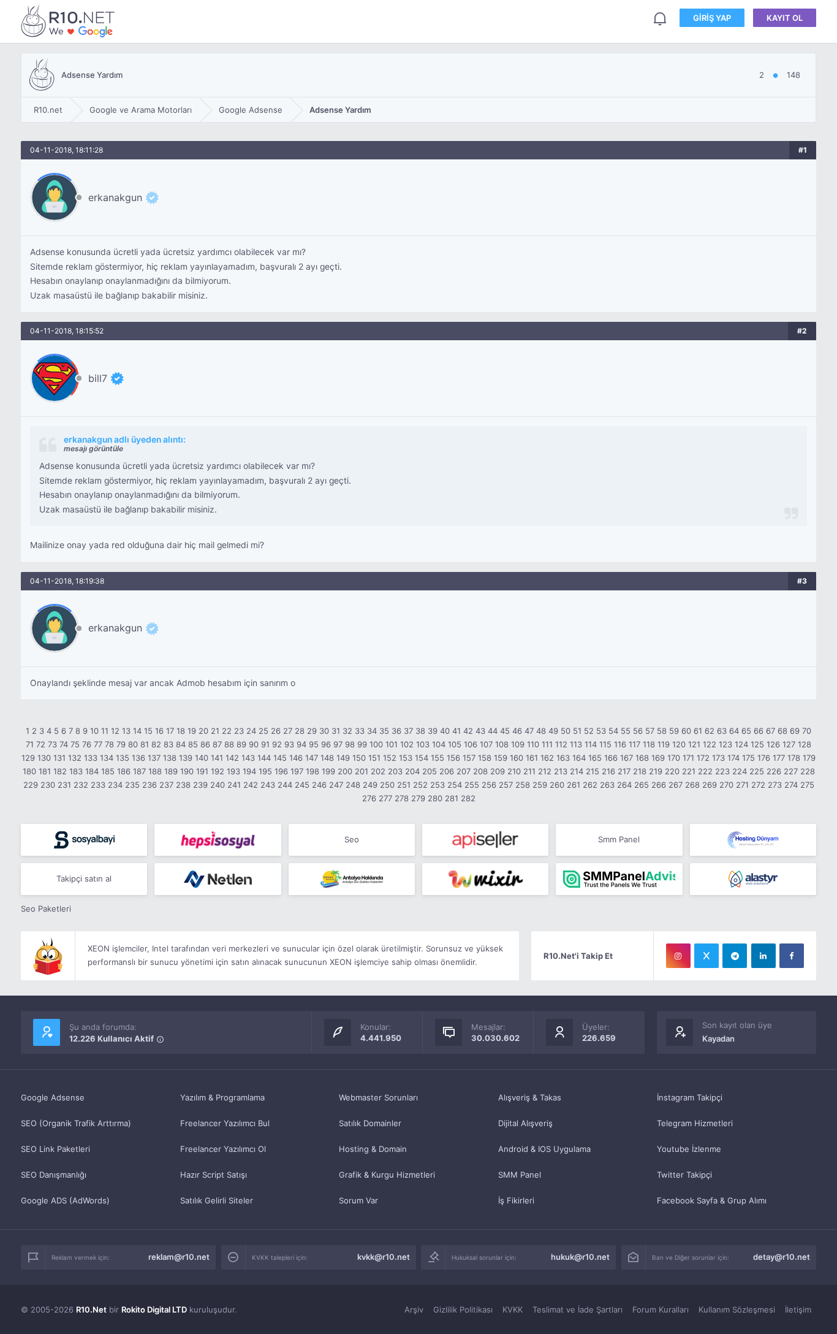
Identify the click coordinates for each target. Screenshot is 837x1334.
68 (782, 731)
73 (52, 744)
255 (471, 785)
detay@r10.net (781, 1257)
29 (312, 731)
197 (296, 771)
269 (709, 785)
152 (389, 758)
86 (205, 744)
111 (547, 744)
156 (453, 758)
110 (533, 744)
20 (203, 731)
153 (405, 758)
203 (395, 771)
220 (672, 771)
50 (565, 731)
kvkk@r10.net (383, 1257)
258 (522, 785)
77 (98, 744)
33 (360, 731)
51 (577, 731)
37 (408, 731)
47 (529, 731)
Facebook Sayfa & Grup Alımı (712, 1200)
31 (335, 731)
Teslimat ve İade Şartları (577, 1309)
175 (748, 758)
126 (773, 744)
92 (277, 744)
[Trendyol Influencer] (485, 879)
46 (517, 731)
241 (234, 785)
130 (44, 758)
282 (468, 798)
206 (446, 771)
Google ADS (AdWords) (65, 1200)
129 (28, 758)
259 (539, 785)
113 (576, 744)
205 (429, 771)
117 (634, 744)
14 (137, 731)
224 (739, 771)
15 (148, 731)
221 (688, 771)
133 (90, 758)
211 (529, 771)
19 (191, 731)
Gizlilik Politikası (463, 1309)
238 (183, 785)
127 (788, 744)
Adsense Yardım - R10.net (70, 20)
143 (248, 758)
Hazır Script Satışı (213, 1175)
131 (59, 758)
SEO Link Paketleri (55, 1149)
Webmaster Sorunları (378, 1097)
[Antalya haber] (352, 879)
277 (385, 798)
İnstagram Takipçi (689, 1097)
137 (154, 758)
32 (347, 731)
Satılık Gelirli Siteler (216, 1200)
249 (370, 785)
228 (807, 771)
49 (553, 731)
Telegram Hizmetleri (695, 1123)
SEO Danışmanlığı (53, 1175)
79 (121, 744)
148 (327, 758)
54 (613, 731)
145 (280, 758)
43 (480, 731)
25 (263, 731)
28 (300, 731)
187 (139, 771)
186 (124, 771)
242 (250, 785)
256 (489, 785)
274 (791, 785)
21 (215, 731)
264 (624, 785)
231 (64, 785)
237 (166, 785)
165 (595, 758)
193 (233, 771)
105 (454, 744)
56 (638, 731)
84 (181, 744)
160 (516, 758)
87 (217, 744)
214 (576, 771)
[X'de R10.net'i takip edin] (706, 955)
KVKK (512, 1309)
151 (374, 758)
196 (281, 771)
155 (437, 758)
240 (217, 785)
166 (611, 758)
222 (705, 771)
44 (493, 731)
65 (746, 731)
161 (532, 758)
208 (480, 771)
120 (679, 744)
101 (391, 744)
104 (438, 744)
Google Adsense (53, 1097)
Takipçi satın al (84, 878)
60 (686, 731)
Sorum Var (358, 1200)
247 (336, 785)
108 (502, 744)
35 (384, 731)
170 (673, 758)
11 (104, 731)
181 (45, 771)
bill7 (97, 378)
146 (296, 758)
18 (180, 731)
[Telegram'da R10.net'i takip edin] (734, 955)
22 (227, 731)
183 (76, 771)
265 (641, 785)
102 (407, 744)
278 (402, 798)
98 (350, 744)
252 (420, 785)
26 (276, 731)
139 (185, 758)
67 (770, 731)
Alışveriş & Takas (529, 1097)
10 (94, 731)
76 (86, 744)
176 (763, 758)
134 (106, 758)
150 (359, 758)
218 (639, 771)
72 (40, 744)
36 (396, 731)
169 (658, 758)
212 (544, 771)
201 (361, 771)
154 (421, 758)
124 (741, 744)
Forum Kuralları (660, 1309)
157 (469, 758)
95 (314, 744)
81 (144, 744)
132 (74, 758)
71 (30, 744)
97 (338, 744)
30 (324, 731)
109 (518, 744)
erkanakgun (115, 197)
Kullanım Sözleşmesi (737, 1309)
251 (404, 785)
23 (239, 731)
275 (807, 785)
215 (592, 771)
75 (75, 744)
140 (201, 758)
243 (267, 785)
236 (149, 785)
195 (265, 771)
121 (694, 744)
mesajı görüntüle (93, 448)
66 (758, 731)
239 (200, 785)
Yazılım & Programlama (222, 1097)
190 (187, 771)
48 (541, 731)
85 (193, 744)
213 (560, 771)
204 (412, 771)
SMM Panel (519, 1175)
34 (372, 731)
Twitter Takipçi (684, 1175)
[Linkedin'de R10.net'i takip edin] (763, 955)
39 (432, 731)
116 (620, 744)
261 (573, 785)
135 (122, 758)
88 (229, 744)
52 (589, 731)
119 (663, 744)
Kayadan (718, 1038)
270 (726, 785)
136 (138, 758)
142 (232, 758)
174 (733, 758)
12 (115, 731)
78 (109, 744)
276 (369, 798)
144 (264, 758)
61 (698, 731)
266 (658, 785)
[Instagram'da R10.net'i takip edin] (678, 955)
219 (655, 771)
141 (217, 758)
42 (468, 731)
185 (108, 771)
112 (561, 744)
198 (312, 771)
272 (758, 785)
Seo (351, 839)
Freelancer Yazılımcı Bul (225, 1123)
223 (722, 771)
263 (607, 785)
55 (626, 731)
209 (497, 771)
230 (47, 785)
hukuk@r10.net (580, 1257)
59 (674, 731)
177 (779, 758)
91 (265, 744)
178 (793, 758)
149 (343, 758)
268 (692, 785)
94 (301, 744)
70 (806, 731)
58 (662, 731)
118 (649, 744)
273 (775, 785)
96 (326, 744)
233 (98, 785)
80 (133, 744)
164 (579, 758)
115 (605, 744)
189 (171, 771)
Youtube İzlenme (689, 1149)
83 (168, 744)
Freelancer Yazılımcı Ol (223, 1149)
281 (451, 798)
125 (757, 744)
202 (378, 771)
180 (29, 771)
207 (463, 771)
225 (756, 771)
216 (608, 771)
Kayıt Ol (785, 18)
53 (601, 731)
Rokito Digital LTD (154, 1309)
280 (435, 798)
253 (437, 785)
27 (287, 731)
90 (254, 744)
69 (795, 731)
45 (505, 731)
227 (791, 771)
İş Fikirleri (516, 1200)
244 (285, 785)
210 (514, 771)
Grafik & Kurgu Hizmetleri (387, 1175)
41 (456, 731)
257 (506, 785)
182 (60, 771)
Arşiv (413, 1309)
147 (311, 758)
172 (703, 758)
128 (804, 744)
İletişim (798, 1309)
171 (688, 758)
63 (722, 731)
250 (387, 785)
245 (302, 785)
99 (362, 744)
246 (319, 785)
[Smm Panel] (84, 840)
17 (170, 731)
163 (563, 758)
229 (30, 785)
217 (624, 771)
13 (126, 731)
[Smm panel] (619, 879)
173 (718, 758)
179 (809, 758)
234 (115, 785)
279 (418, 798)
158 (484, 758)
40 (445, 731)
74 (63, 744)
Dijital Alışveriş (525, 1123)
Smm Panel (619, 839)
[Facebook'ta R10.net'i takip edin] (791, 955)
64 (734, 731)
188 (155, 771)
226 (774, 771)
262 (590, 785)
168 (642, 758)
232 (81, 785)
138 (169, 758)
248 (353, 785)
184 (92, 771)
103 (423, 744)
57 (649, 731)
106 (470, 744)
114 (591, 744)
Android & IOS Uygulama (544, 1149)
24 (251, 731)
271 (742, 785)
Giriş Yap (712, 18)
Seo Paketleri (46, 908)
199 (328, 771)
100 (376, 744)
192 (217, 771)
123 (725, 744)
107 (486, 744)
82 (156, 744)
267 (675, 785)
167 (626, 758)
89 (241, 744)
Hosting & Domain (373, 1149)
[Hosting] (753, 840)
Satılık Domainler (370, 1123)
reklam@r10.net (179, 1257)
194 (249, 771)
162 (547, 758)
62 (709, 731)
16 (159, 731)
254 (454, 785)
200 (345, 771)
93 (289, 744)
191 (202, 771)
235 (132, 785)
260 (557, 785)
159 (500, 758)
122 (709, 744)
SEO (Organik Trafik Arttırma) (76, 1123)
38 (420, 731)
